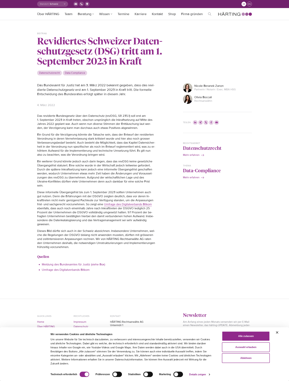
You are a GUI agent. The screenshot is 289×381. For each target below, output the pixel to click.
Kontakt (157, 14)
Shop (172, 14)
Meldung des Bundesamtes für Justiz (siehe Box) (73, 264)
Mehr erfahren (191, 155)
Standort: (44, 4)
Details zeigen (197, 374)
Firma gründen (192, 14)
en (249, 4)
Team (68, 14)
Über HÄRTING (48, 14)
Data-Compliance (202, 170)
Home (40, 322)
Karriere (141, 14)
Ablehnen (246, 358)
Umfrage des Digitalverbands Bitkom (128, 204)
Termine (123, 14)
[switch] (117, 374)
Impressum (80, 322)
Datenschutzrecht (202, 148)
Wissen (104, 14)
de (244, 4)
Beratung (84, 14)
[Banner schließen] (277, 332)
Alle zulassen (246, 336)
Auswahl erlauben (245, 347)
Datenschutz (81, 326)
